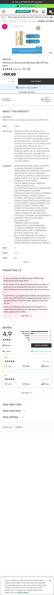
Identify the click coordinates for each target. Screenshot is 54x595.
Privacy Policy (23, 592)
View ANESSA (11, 417)
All (3, 351)
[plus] (13, 81)
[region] (27, 586)
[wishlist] (24, 69)
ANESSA (7, 59)
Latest (8, 351)
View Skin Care (12, 404)
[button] (50, 11)
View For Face (12, 411)
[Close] (50, 580)
